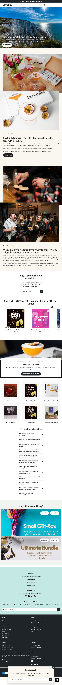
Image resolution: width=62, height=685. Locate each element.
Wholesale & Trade (6, 629)
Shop (3, 620)
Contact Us (4, 622)
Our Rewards (5, 633)
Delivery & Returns (36, 629)
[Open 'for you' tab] (57, 680)
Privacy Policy (34, 627)
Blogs (3, 631)
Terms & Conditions (36, 620)
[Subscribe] (50, 679)
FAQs (3, 625)
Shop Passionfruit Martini (31, 373)
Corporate (4, 627)
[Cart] (47, 5)
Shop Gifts (54, 513)
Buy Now (45, 513)
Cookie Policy (34, 625)
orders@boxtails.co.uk (37, 653)
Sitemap (33, 631)
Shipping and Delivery (37, 622)
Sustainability (5, 635)
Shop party (54, 540)
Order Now (8, 155)
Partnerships (5, 637)
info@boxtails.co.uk (36, 647)
